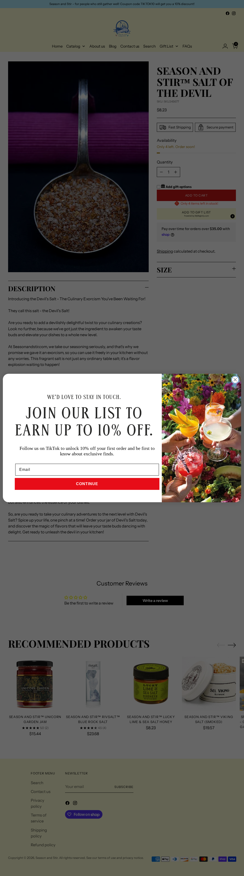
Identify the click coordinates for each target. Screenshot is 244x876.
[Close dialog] (235, 379)
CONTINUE (87, 484)
